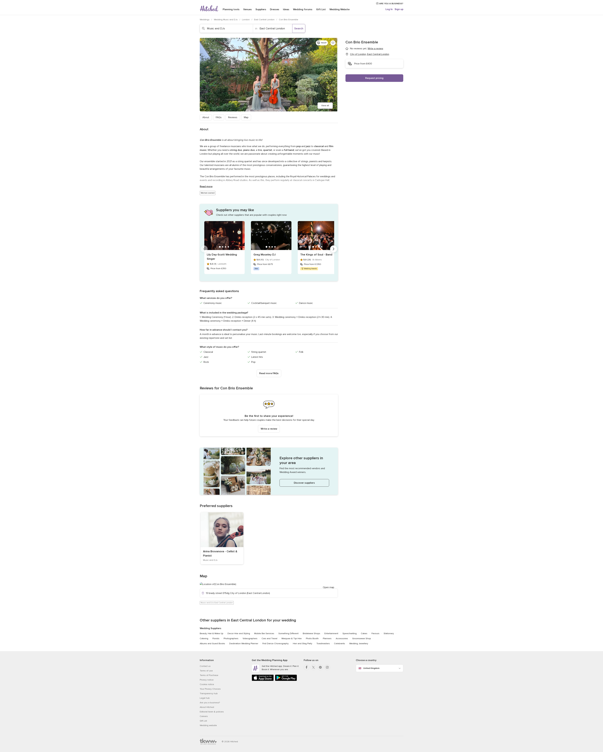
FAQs (219, 117)
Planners (327, 638)
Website (339, 9)
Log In (389, 9)
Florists (215, 638)
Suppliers (260, 9)
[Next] (333, 248)
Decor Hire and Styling (239, 633)
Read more (206, 186)
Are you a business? (210, 702)
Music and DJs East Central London (217, 602)
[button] (269, 415)
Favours (375, 633)
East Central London (264, 19)
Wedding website (208, 725)
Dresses (274, 9)
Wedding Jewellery (358, 643)
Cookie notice (207, 684)
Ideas (286, 9)
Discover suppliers (304, 482)
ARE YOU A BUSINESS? (391, 3)
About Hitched (207, 707)
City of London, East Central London (369, 54)
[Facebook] (306, 667)
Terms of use (206, 670)
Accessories (342, 638)
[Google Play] (286, 680)
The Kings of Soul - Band (316, 254)
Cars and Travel (269, 638)
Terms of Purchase (209, 675)
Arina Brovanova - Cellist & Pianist (220, 553)
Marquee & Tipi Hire (292, 638)
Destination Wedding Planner (243, 643)
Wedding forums (302, 9)
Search (298, 28)
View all (325, 105)
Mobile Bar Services (264, 633)
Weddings (205, 19)
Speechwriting (349, 633)
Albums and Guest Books (212, 643)
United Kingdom (371, 668)
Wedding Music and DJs (226, 19)
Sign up (399, 9)
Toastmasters (323, 643)
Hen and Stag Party (302, 643)
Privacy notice (207, 679)
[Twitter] (313, 667)
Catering (204, 638)
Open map (328, 587)
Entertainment (331, 633)
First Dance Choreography (275, 643)
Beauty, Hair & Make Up (211, 633)
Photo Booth (312, 638)
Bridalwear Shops (311, 633)
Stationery (389, 633)
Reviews (232, 117)
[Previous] (204, 248)
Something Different (288, 633)
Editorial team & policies (212, 711)
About (205, 117)
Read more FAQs (269, 373)
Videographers (250, 638)
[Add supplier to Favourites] (332, 42)
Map (246, 117)
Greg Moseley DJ (264, 254)
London (246, 19)
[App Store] (263, 680)
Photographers (231, 638)
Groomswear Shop (361, 638)
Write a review (269, 428)
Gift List (321, 9)
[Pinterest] (320, 667)
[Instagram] (327, 667)
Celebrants (339, 643)
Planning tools (231, 9)
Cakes (364, 633)
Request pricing (374, 78)
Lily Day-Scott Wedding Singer (222, 257)
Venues (247, 9)
